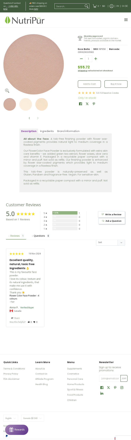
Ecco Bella (84, 49)
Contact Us (41, 373)
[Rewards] (16, 430)
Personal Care (75, 379)
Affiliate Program (44, 379)
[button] (80, 104)
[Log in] (111, 6)
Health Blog (41, 384)
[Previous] (6, 64)
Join (124, 378)
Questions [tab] (39, 235)
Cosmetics (73, 373)
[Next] (61, 64)
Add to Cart (89, 84)
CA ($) (125, 6)
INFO (36, 9)
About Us (40, 368)
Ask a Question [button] (113, 220)
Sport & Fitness (75, 389)
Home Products (75, 384)
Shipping (82, 70)
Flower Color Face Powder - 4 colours (24, 297)
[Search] (86, 6)
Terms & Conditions (14, 368)
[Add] (95, 58)
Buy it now (116, 84)
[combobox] (69, 6)
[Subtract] (81, 58)
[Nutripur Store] (24, 19)
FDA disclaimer (11, 379)
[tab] (28, 131)
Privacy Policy (10, 373)
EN (118, 6)
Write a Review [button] (113, 214)
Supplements (74, 368)
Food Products (75, 394)
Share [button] (17, 318)
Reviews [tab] (15, 235)
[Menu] (126, 19)
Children (72, 400)
